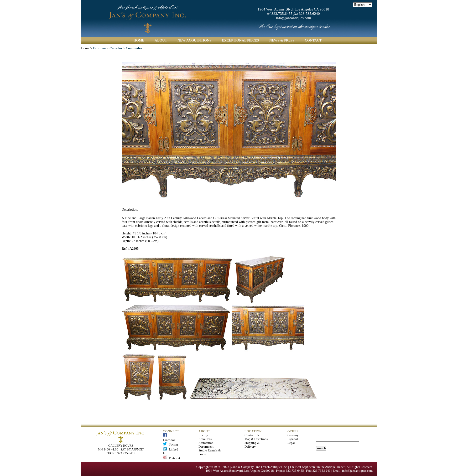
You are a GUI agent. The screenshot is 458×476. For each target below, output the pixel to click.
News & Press (281, 40)
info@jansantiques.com (293, 18)
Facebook (169, 438)
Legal (291, 443)
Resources (205, 439)
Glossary (293, 435)
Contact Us (252, 435)
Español (292, 439)
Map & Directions (256, 439)
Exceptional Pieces (240, 40)
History (203, 435)
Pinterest (173, 458)
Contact (313, 40)
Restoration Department (205, 444)
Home (139, 40)
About (161, 40)
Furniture (99, 48)
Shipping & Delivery (252, 444)
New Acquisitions (194, 40)
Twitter (172, 444)
